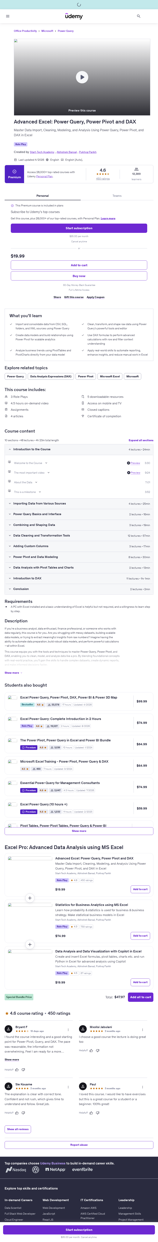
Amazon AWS (89, 1208)
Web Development (54, 1208)
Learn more (108, 218)
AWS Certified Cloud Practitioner (93, 1216)
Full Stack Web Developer (20, 1213)
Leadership (125, 1208)
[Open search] (139, 16)
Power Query (66, 31)
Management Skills (129, 1213)
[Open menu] (8, 16)
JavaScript (49, 1213)
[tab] (43, 195)
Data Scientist (13, 1208)
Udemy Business (53, 1163)
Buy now (79, 276)
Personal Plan (44, 176)
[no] (23, 1069)
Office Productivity (25, 31)
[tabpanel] (79, 253)
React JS (48, 1219)
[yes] (16, 1069)
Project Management (131, 1219)
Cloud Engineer (14, 1219)
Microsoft (47, 31)
